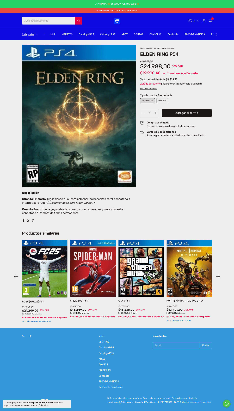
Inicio (53, 34)
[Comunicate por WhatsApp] (227, 404)
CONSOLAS (156, 34)
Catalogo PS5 (107, 34)
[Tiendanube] (120, 403)
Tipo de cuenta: (156, 95)
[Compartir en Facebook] (24, 220)
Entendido (43, 405)
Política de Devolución (111, 387)
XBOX (125, 34)
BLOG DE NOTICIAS (195, 34)
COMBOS (138, 34)
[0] (210, 21)
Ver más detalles (148, 88)
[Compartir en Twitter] (28, 220)
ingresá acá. (164, 398)
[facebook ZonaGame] (30, 336)
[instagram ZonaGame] (23, 336)
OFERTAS (67, 34)
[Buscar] (78, 21)
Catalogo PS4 (86, 34)
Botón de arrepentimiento (184, 398)
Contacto (173, 34)
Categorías (28, 34)
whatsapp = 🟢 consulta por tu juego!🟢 (117, 4)
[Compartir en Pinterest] (33, 220)
